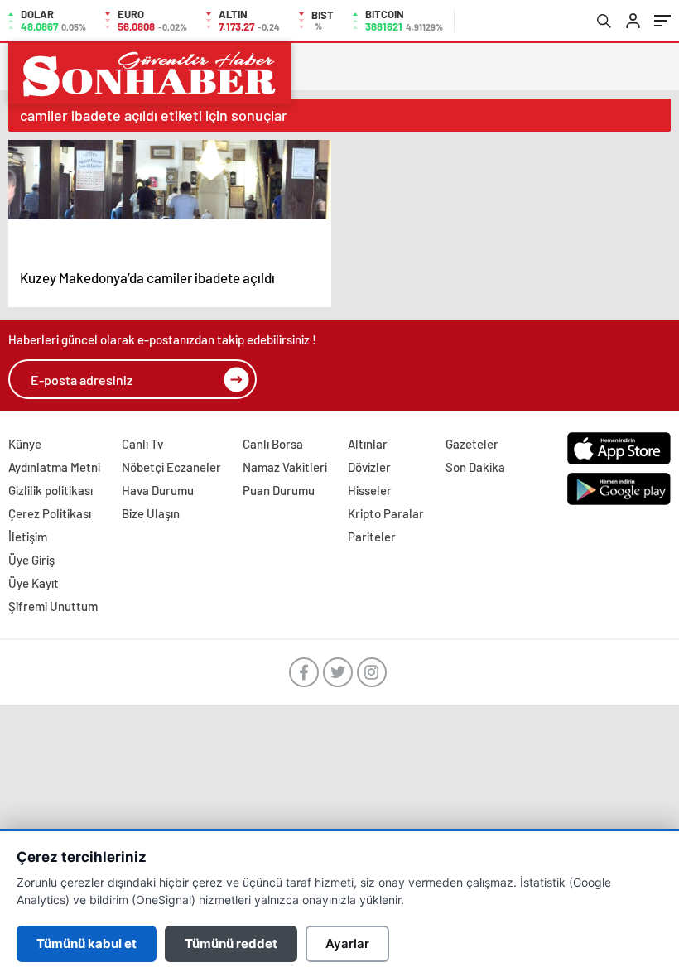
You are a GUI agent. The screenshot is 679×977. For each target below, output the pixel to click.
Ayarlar (347, 943)
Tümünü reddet (231, 943)
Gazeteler (471, 443)
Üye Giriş (31, 559)
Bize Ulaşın (151, 513)
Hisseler (370, 490)
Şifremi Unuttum (53, 606)
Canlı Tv (142, 443)
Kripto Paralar (386, 513)
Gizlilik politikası (50, 490)
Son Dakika (475, 467)
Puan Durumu (279, 490)
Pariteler (372, 536)
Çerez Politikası (49, 513)
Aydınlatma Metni (54, 467)
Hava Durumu (158, 490)
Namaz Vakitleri (285, 467)
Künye (24, 443)
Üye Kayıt (33, 582)
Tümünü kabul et (86, 943)
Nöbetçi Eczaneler (171, 467)
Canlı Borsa (273, 443)
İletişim (27, 536)
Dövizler (369, 467)
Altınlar (368, 443)
